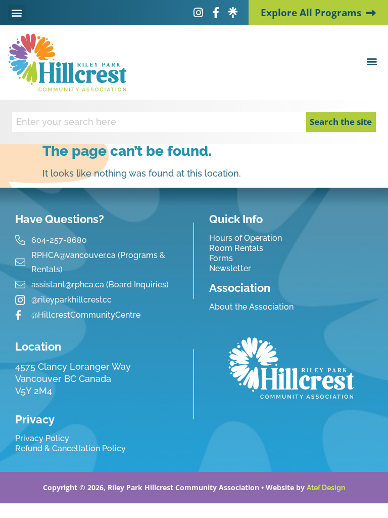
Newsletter (230, 268)
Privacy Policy (42, 438)
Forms (221, 258)
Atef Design (326, 488)
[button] (16, 13)
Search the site (341, 121)
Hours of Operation (245, 238)
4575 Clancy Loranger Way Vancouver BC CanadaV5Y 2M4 (73, 378)
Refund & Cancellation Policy (70, 448)
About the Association (251, 307)
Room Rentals (236, 248)
